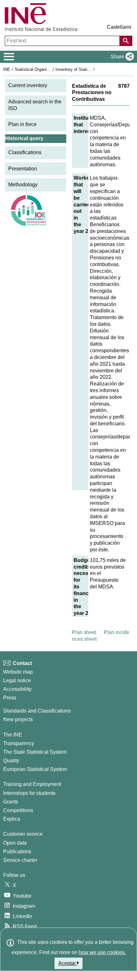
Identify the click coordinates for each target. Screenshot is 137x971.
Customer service (23, 834)
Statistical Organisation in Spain (44, 69)
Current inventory (27, 85)
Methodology (23, 184)
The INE (12, 734)
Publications (17, 851)
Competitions (18, 810)
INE (6, 69)
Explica (11, 819)
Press (9, 697)
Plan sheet (84, 632)
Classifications (24, 152)
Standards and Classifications (37, 710)
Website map (18, 672)
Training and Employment (32, 784)
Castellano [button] (119, 27)
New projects (18, 719)
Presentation (22, 168)
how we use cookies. (102, 952)
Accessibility (17, 689)
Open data (15, 843)
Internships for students (29, 793)
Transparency (18, 743)
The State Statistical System (35, 752)
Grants (10, 801)
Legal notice (17, 680)
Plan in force (22, 124)
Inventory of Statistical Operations (87, 69)
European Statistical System (35, 769)
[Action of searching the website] (125, 41)
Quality (11, 760)
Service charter (20, 860)
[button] (121, 57)
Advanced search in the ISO (34, 105)
